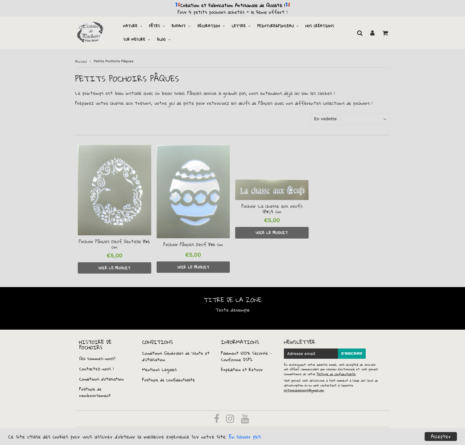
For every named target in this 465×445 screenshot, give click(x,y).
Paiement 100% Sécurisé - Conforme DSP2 (246, 356)
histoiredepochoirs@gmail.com (304, 390)
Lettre (239, 26)
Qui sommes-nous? (97, 358)
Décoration (208, 26)
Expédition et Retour (242, 369)
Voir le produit (114, 267)
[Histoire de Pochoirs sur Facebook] (218, 420)
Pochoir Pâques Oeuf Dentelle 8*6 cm (114, 244)
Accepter (441, 436)
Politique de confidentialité (168, 380)
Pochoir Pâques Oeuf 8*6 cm (193, 244)
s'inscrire (351, 353)
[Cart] (385, 33)
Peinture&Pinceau (275, 26)
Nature (130, 26)
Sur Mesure (134, 39)
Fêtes (154, 26)
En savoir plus (245, 436)
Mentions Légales (159, 369)
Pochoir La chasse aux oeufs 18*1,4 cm (271, 209)
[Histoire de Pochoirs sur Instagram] (231, 420)
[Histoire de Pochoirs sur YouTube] (244, 420)
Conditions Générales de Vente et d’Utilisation (176, 356)
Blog (161, 39)
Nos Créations (319, 26)
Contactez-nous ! (96, 369)
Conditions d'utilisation (101, 379)
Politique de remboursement (95, 392)
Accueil (81, 61)
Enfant (179, 26)
